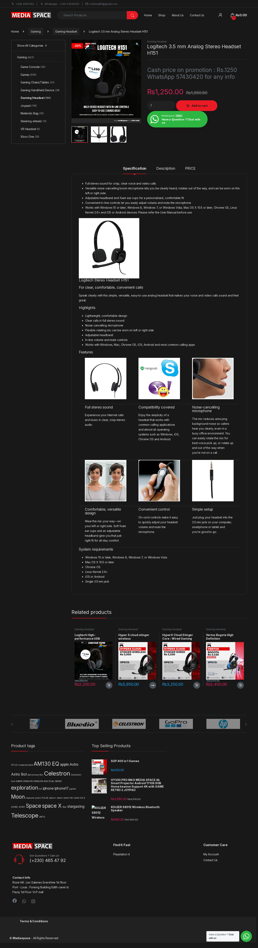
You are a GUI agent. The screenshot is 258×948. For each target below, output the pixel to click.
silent (59, 798)
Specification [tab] (134, 168)
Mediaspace (21, 938)
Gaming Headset (66, 31)
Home (148, 15)
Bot (41, 775)
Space (33, 806)
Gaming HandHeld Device (40, 90)
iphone (48, 788)
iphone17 (61, 788)
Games (28, 74)
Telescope (24, 815)
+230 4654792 (25, 3)
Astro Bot (19, 774)
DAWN (19, 781)
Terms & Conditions (34, 921)
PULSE (45, 798)
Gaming (36, 31)
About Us (178, 15)
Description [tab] (165, 168)
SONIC (14, 807)
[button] (137, 44)
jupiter (72, 789)
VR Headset (30, 129)
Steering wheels (33, 121)
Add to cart (199, 105)
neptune (29, 798)
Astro (74, 764)
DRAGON (28, 781)
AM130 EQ (46, 764)
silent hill (68, 798)
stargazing (75, 806)
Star (64, 807)
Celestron (57, 773)
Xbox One (30, 136)
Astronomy (33, 775)
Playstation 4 (121, 854)
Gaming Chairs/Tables (37, 82)
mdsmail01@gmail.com (103, 3)
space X (52, 806)
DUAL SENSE (55, 781)
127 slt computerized (22, 765)
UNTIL (42, 817)
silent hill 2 (79, 798)
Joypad (28, 105)
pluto (38, 798)
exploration (24, 788)
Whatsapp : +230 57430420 (62, 3)
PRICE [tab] (190, 168)
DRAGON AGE (40, 781)
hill (40, 789)
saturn (52, 798)
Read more (152, 685)
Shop (161, 15)
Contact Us (197, 15)
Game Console (33, 67)
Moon (18, 797)
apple (64, 764)
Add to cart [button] (109, 685)
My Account (211, 854)
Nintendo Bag (32, 113)
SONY (22, 807)
